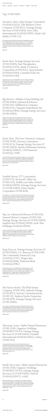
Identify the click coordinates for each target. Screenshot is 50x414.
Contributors (22, 5)
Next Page (45, 399)
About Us (4, 5)
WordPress (45, 410)
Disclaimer (28, 5)
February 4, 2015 (5, 276)
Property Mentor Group (7, 3)
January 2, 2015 (5, 353)
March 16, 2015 (5, 87)
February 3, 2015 (5, 314)
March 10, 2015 (5, 165)
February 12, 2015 (5, 238)
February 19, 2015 (5, 203)
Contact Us (15, 5)
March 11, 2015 (5, 127)
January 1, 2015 (5, 390)
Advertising (9, 5)
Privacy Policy (34, 5)
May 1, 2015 (4, 49)
